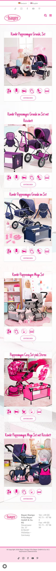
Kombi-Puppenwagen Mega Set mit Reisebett (28, 435)
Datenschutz (32, 551)
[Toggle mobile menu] (50, 15)
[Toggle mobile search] (45, 15)
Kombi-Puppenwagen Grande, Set (28, 34)
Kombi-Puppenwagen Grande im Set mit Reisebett (28, 146)
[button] (4, 566)
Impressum (23, 551)
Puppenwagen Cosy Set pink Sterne (28, 355)
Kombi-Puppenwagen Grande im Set (28, 194)
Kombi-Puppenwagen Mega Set (28, 275)
